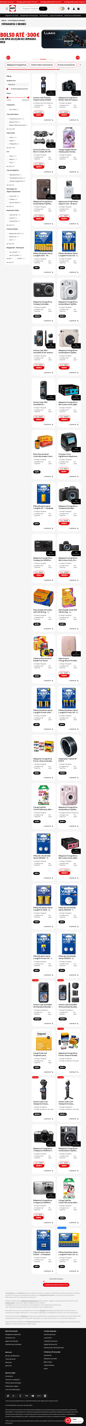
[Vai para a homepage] (12, 8)
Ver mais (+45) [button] (11, 148)
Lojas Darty (48, 1338)
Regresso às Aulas (11, 15)
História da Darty (49, 1334)
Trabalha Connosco (50, 1341)
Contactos (9, 1376)
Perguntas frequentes (13, 1334)
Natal (46, 1369)
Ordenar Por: (11, 81)
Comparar (47, 120)
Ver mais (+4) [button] (10, 225)
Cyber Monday (49, 1365)
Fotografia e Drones (16, 21)
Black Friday (48, 1362)
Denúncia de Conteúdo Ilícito (54, 1348)
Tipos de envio (10, 1359)
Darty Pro (8, 1366)
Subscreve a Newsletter (72, 15)
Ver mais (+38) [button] (11, 129)
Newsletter (48, 1355)
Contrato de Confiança (13, 1344)
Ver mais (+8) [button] (10, 244)
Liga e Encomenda (56, 15)
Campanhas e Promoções (29, 15)
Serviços (8, 1352)
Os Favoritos (44, 15)
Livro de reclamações (12, 1389)
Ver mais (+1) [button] (10, 206)
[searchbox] (33, 9)
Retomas (8, 1362)
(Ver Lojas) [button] (50, 106)
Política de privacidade (13, 1383)
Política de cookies (11, 1386)
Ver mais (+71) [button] (10, 166)
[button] (78, 8)
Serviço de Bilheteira (12, 1356)
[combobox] (33, 9)
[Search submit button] (43, 9)
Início (4, 21)
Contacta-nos (10, 1338)
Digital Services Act (50, 1344)
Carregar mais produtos (56, 1285)
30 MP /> (16, 258)
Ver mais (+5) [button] (10, 185)
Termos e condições (12, 1380)
